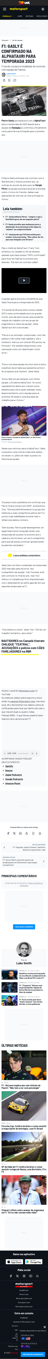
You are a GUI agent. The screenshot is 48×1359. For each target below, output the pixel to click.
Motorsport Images (15, 442)
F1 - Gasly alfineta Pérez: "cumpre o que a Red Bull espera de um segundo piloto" (24, 217)
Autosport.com (24, 1302)
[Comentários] (15, 80)
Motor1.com (24, 1294)
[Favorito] (9, 80)
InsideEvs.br (24, 1290)
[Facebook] (8, 833)
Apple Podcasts (13, 774)
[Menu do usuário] (42, 9)
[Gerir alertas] (39, 833)
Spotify (9, 766)
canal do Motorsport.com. (22, 701)
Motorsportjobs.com (24, 1298)
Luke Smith (11, 74)
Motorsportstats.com (24, 1306)
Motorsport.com (27, 690)
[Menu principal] (5, 9)
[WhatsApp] (20, 833)
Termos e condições (15, 1346)
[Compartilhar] (4, 80)
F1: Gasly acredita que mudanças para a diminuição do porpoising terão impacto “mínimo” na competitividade (23, 227)
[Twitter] (14, 833)
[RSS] (37, 1276)
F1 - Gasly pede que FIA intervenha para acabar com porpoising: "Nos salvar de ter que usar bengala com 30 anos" (24, 237)
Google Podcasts (14, 779)
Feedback (24, 1318)
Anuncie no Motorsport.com (24, 1322)
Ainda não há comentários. (24, 884)
